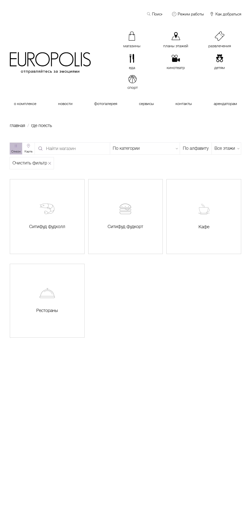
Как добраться (227, 14)
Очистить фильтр (30, 163)
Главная (17, 125)
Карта (28, 151)
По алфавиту (196, 148)
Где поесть (41, 125)
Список (16, 151)
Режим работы (191, 14)
